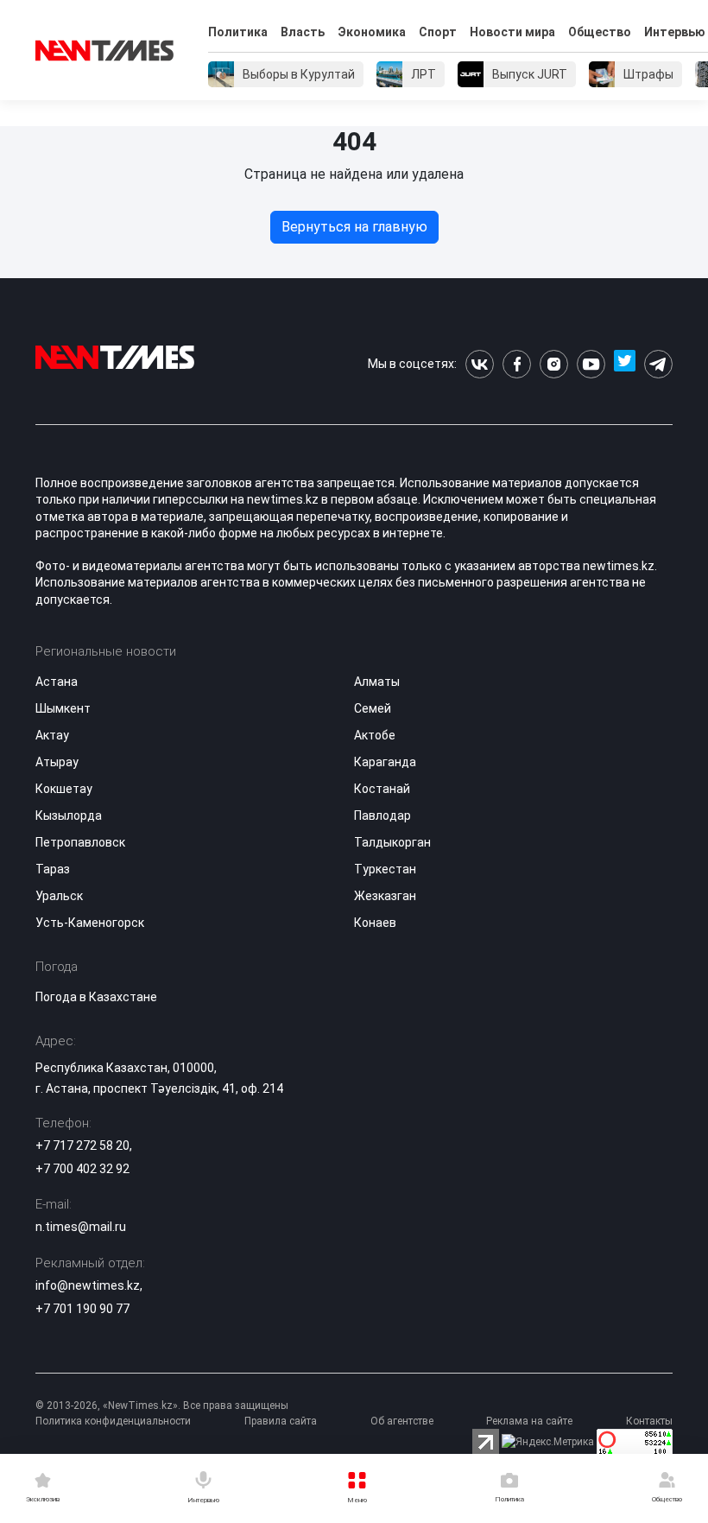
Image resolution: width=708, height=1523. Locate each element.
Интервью (674, 32)
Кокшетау (63, 789)
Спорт (438, 32)
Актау (52, 735)
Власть (303, 32)
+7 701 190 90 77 (82, 1309)
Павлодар (382, 815)
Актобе (374, 735)
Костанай (382, 789)
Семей (372, 708)
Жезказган (385, 896)
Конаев (375, 923)
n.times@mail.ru (80, 1227)
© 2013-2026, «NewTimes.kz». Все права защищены (161, 1405)
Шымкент (63, 708)
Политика (238, 32)
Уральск (59, 896)
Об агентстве (401, 1421)
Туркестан (385, 869)
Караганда (385, 762)
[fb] (517, 364)
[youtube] (591, 364)
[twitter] (624, 364)
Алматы (377, 682)
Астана (56, 682)
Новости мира (512, 32)
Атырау (57, 762)
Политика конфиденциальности (113, 1421)
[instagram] (554, 364)
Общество (599, 32)
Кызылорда (68, 815)
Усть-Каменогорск (89, 923)
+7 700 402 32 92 (82, 1169)
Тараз (52, 869)
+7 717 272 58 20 (82, 1145)
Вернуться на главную (354, 227)
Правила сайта (280, 1421)
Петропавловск (80, 842)
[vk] (479, 364)
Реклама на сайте (529, 1421)
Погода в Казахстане (96, 997)
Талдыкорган (392, 842)
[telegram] (658, 364)
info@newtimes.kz (87, 1285)
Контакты (649, 1421)
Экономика (372, 32)
